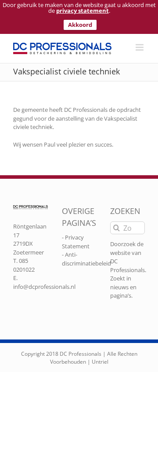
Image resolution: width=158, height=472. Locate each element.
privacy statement (82, 11)
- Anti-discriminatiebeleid (86, 259)
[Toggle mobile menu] (140, 47)
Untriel (100, 361)
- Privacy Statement (76, 241)
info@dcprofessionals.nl (44, 287)
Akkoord (80, 25)
